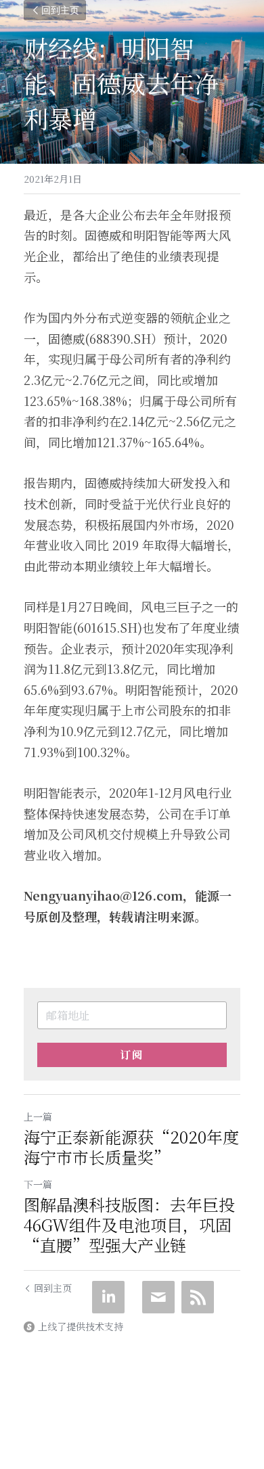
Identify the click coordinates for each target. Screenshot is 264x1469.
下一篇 (38, 1184)
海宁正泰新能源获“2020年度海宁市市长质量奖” (131, 1147)
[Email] (158, 1297)
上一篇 (38, 1116)
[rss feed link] (197, 1297)
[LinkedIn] (108, 1297)
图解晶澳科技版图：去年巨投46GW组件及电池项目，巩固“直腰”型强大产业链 (129, 1224)
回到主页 (60, 10)
